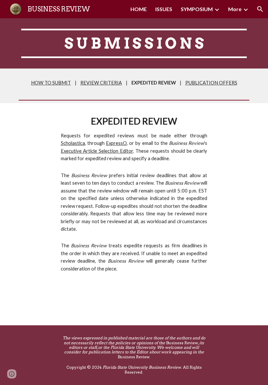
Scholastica (73, 143)
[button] (260, 9)
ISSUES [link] (163, 9)
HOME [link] (138, 9)
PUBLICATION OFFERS (211, 82)
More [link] (235, 9)
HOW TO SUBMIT (51, 82)
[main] (134, 43)
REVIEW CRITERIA (101, 82)
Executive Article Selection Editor (97, 151)
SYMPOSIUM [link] (197, 9)
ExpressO (116, 143)
